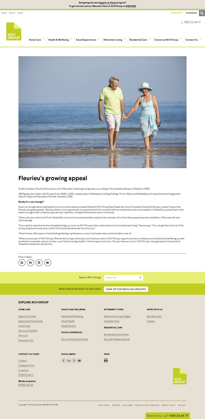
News (20, 13)
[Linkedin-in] (68, 360)
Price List (23, 335)
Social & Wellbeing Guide (117, 339)
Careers (151, 321)
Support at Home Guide (30, 321)
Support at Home (107, 3)
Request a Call (25, 340)
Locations (23, 370)
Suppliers (116, 405)
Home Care (24, 326)
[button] (202, 13)
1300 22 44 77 (26, 375)
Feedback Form (26, 365)
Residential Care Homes (116, 334)
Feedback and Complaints (147, 405)
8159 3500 (131, 6)
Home (4, 13)
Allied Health (68, 321)
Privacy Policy (169, 405)
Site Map (181, 405)
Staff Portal (104, 405)
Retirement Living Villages (117, 316)
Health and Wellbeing (72, 316)
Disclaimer (128, 405)
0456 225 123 (26, 385)
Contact (22, 361)
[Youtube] (79, 360)
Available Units (111, 321)
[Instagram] (74, 360)
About (12, 13)
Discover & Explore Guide (74, 339)
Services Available (27, 331)
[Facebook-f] (63, 360)
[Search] (140, 278)
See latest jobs (154, 316)
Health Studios (68, 326)
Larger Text (176, 13)
